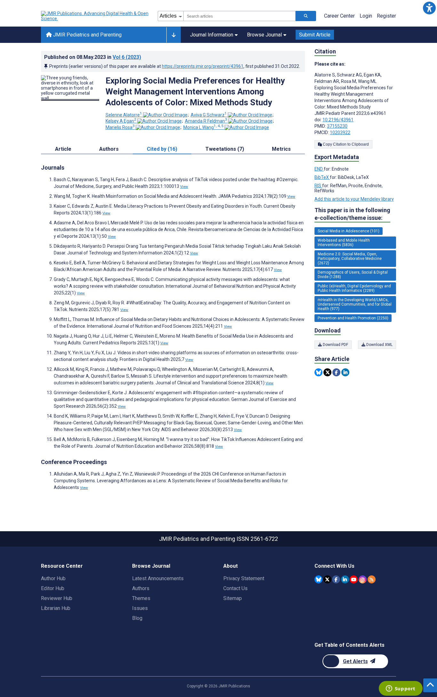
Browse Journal (264, 35)
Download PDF (335, 344)
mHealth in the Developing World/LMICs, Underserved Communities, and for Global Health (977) (355, 304)
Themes (141, 598)
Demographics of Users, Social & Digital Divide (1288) (353, 274)
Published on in (92, 57)
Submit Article (314, 35)
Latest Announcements (158, 578)
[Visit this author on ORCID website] (165, 114)
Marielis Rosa (120, 127)
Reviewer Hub (56, 598)
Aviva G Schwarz (209, 114)
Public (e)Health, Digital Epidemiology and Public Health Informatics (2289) (354, 288)
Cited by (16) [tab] (162, 149)
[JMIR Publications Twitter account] (327, 579)
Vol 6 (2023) (127, 57)
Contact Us (235, 588)
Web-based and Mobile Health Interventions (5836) (344, 242)
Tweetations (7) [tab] (224, 149)
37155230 (337, 126)
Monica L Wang (203, 127)
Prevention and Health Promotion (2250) (353, 318)
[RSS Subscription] (372, 579)
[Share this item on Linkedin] (345, 372)
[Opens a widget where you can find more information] (400, 689)
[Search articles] (306, 16)
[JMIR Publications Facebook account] (336, 579)
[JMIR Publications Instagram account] (363, 579)
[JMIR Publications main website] (95, 16)
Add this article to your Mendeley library (354, 199)
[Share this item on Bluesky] (318, 372)
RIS (318, 185)
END (319, 169)
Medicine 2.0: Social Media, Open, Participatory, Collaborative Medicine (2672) (350, 258)
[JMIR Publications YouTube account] (354, 579)
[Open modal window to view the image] (70, 100)
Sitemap (232, 598)
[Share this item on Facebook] (336, 372)
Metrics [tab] (281, 149)
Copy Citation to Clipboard (345, 144)
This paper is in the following (352, 214)
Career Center (339, 16)
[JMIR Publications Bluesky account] (318, 579)
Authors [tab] (109, 149)
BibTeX (322, 177)
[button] (429, 8)
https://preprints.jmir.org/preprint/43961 (202, 66)
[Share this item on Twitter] (327, 372)
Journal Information (211, 35)
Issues (140, 608)
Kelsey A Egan (121, 121)
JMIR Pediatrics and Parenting (87, 35)
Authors (140, 588)
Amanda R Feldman (206, 121)
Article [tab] (63, 149)
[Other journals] (173, 35)
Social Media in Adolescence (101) (348, 231)
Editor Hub (52, 588)
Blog (137, 618)
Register (386, 16)
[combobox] (239, 16)
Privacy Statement (243, 578)
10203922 (340, 132)
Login (366, 16)
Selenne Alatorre (124, 114)
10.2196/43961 (338, 119)
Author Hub (53, 578)
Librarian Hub (55, 608)
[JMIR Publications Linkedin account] (345, 579)
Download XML (379, 344)
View (184, 186)
